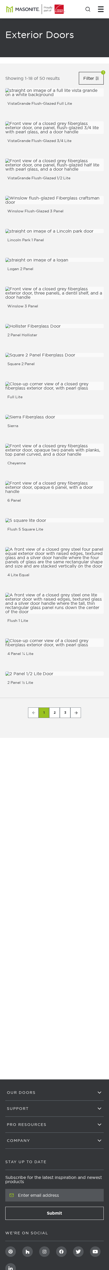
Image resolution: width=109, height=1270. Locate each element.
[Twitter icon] (78, 1251)
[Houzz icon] (27, 1251)
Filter (93, 78)
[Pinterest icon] (10, 1251)
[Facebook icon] (61, 1251)
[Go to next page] (75, 712)
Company (18, 1140)
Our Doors (21, 1092)
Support (18, 1108)
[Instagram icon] (44, 1251)
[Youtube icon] (95, 1251)
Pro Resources (27, 1124)
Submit (70, 1214)
